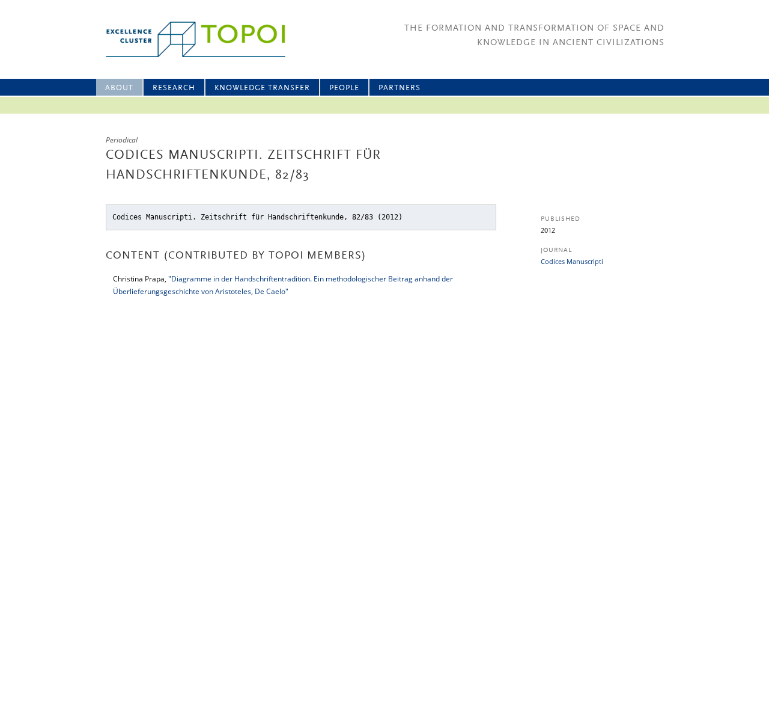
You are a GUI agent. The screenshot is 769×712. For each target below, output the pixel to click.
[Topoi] (184, 39)
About (119, 88)
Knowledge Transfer (262, 88)
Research (174, 88)
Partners (399, 88)
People (344, 88)
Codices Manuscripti (572, 261)
